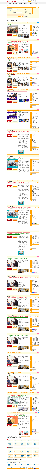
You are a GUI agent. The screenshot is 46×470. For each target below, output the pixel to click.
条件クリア (25, 16)
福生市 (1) (16, 456)
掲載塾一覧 (25, 3)
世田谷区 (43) (28, 443)
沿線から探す (20, 3)
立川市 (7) (35, 451)
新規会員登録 (33, 1)
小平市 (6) (22, 451)
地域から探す (15, 3)
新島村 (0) (28, 452)
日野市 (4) (9, 456)
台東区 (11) (35, 443)
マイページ (36, 3)
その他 (30, 13)
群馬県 (21, 464)
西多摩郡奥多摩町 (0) (36, 452)
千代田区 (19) (16, 444)
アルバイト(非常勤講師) (26, 9)
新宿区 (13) (9, 443)
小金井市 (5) (9, 451)
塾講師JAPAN (9, 3)
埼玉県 (28, 464)
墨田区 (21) (22, 443)
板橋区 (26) (22, 440)
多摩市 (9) (9, 452)
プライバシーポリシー (16, 467)
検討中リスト (29, 1)
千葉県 (34, 464)
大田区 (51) (35, 440)
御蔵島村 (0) (35, 456)
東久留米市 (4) (22, 455)
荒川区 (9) (16, 440)
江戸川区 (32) (28, 440)
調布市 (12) (16, 452)
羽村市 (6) (16, 455)
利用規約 (12, 467)
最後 (29, 436)
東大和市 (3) (35, 455)
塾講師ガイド (31, 3)
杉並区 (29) (16, 443)
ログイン (37, 1)
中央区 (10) (9, 444)
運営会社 (20, 467)
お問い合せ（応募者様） (25, 467)
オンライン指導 (30, 12)
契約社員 (26, 11)
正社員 (25, 10)
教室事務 (26, 12)
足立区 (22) (9, 440)
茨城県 (9, 464)
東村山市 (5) (28, 455)
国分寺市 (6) (16, 451)
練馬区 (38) (35, 444)
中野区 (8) (28, 444)
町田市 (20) (28, 456)
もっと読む (19, 48)
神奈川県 (9, 465)
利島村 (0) (22, 452)
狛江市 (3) (28, 451)
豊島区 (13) (22, 444)
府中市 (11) (22, 456)
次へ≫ (28, 436)
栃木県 (15, 464)
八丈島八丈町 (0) (10, 455)
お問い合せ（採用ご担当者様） (32, 467)
